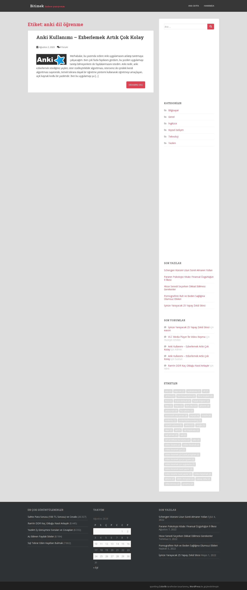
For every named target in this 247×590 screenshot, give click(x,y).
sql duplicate (191, 430)
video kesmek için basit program (182, 454)
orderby (170, 420)
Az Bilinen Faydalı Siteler (41, 536)
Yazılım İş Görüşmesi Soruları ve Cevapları (50, 529)
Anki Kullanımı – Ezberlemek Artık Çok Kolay (90, 37)
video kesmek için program (179, 459)
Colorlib (163, 586)
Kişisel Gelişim (176, 130)
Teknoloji (173, 136)
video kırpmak (202, 474)
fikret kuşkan (205, 396)
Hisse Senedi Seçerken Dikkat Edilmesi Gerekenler (184, 288)
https (179, 405)
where (169, 478)
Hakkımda (209, 5)
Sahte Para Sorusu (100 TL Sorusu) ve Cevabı (52, 516)
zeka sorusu (172, 483)
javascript (171, 410)
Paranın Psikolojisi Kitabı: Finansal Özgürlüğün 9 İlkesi (189, 278)
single (200, 425)
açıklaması (193, 391)
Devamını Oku (136, 84)
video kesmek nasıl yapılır (178, 469)
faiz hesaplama (186, 396)
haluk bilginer (201, 400)
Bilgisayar (173, 110)
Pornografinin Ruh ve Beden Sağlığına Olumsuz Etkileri (184, 297)
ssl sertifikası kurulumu (177, 439)
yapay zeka (203, 478)
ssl (183, 435)
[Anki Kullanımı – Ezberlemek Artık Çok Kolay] (51, 59)
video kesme (172, 444)
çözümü (187, 483)
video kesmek (191, 444)
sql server (171, 435)
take (196, 439)
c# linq (169, 396)
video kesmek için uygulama (180, 464)
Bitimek (47, 6)
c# (205, 391)
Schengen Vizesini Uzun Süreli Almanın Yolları (188, 270)
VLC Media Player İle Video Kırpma (186, 336)
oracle (206, 415)
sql (178, 430)
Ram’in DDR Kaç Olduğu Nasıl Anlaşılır (188, 365)
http (168, 405)
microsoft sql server (176, 415)
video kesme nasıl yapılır (178, 474)
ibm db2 (191, 405)
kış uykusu (186, 410)
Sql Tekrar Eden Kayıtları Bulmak (45, 543)
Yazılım (172, 143)
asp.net (179, 391)
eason (167, 330)
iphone (204, 405)
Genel (171, 116)
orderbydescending (190, 420)
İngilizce (172, 123)
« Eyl (95, 567)
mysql (194, 415)
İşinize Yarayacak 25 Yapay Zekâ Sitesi (184, 305)
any (168, 391)
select (189, 425)
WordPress (195, 586)
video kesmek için (175, 449)
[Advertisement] (189, 67)
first (168, 400)
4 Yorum (64, 47)
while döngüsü (185, 478)
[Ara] (210, 26)
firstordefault (182, 400)
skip (168, 430)
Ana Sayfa (193, 5)
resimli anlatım (173, 425)
